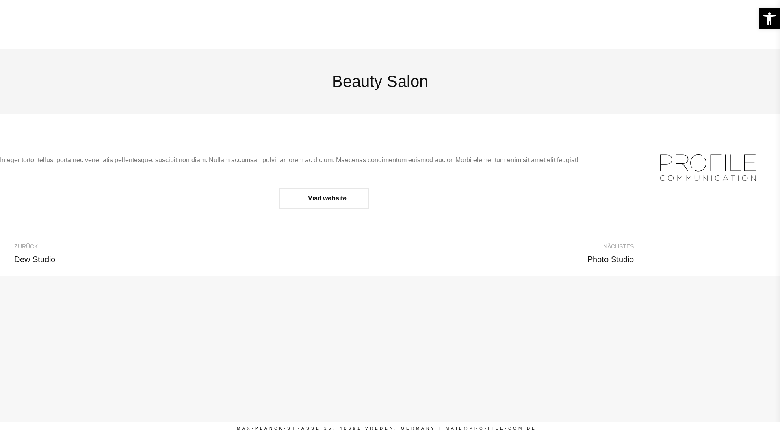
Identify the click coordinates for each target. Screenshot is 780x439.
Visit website (326, 198)
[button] (769, 18)
